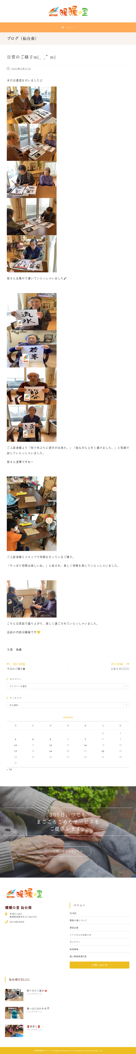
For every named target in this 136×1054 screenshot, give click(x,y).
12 (50, 745)
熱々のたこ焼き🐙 (37, 990)
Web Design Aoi (94, 1051)
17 (15, 751)
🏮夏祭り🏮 (33, 1026)
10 (15, 745)
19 (50, 751)
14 (85, 745)
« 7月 (9, 769)
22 (103, 751)
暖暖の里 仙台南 (18, 907)
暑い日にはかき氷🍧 (38, 1008)
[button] (68, 851)
